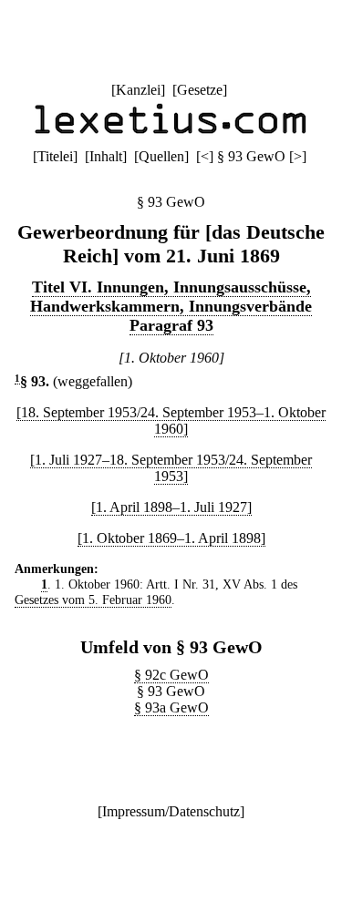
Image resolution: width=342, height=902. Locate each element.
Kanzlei (138, 89)
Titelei (55, 156)
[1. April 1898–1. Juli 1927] (171, 507)
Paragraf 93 (171, 325)
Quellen (161, 156)
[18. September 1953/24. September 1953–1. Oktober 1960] (171, 420)
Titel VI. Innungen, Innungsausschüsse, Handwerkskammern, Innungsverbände (171, 296)
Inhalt (105, 156)
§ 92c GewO (171, 674)
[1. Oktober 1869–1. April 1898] (171, 538)
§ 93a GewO (171, 707)
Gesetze (200, 89)
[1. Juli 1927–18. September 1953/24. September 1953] (171, 468)
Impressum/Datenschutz (171, 811)
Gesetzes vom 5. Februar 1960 (93, 599)
